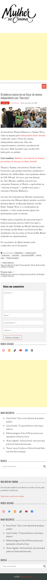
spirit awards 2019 (28, 255)
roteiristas (15, 255)
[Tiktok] (15, 350)
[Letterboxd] (9, 350)
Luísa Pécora (14, 103)
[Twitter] (9, 512)
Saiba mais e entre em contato (12, 496)
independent (19, 253)
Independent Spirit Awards (33, 135)
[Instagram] (3, 350)
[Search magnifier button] (44, 466)
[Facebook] (26, 350)
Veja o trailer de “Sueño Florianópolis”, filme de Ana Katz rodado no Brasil (23, 266)
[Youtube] (21, 350)
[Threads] (32, 350)
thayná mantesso (12, 258)
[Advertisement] (23, 56)
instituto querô (30, 253)
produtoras (5, 255)
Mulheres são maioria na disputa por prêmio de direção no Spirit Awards (23, 275)
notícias (5, 103)
